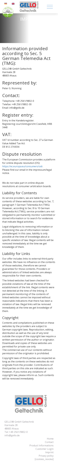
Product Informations (41, 445)
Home (50, 438)
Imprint (49, 452)
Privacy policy (46, 455)
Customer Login (45, 449)
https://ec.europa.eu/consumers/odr (22, 166)
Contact (49, 442)
